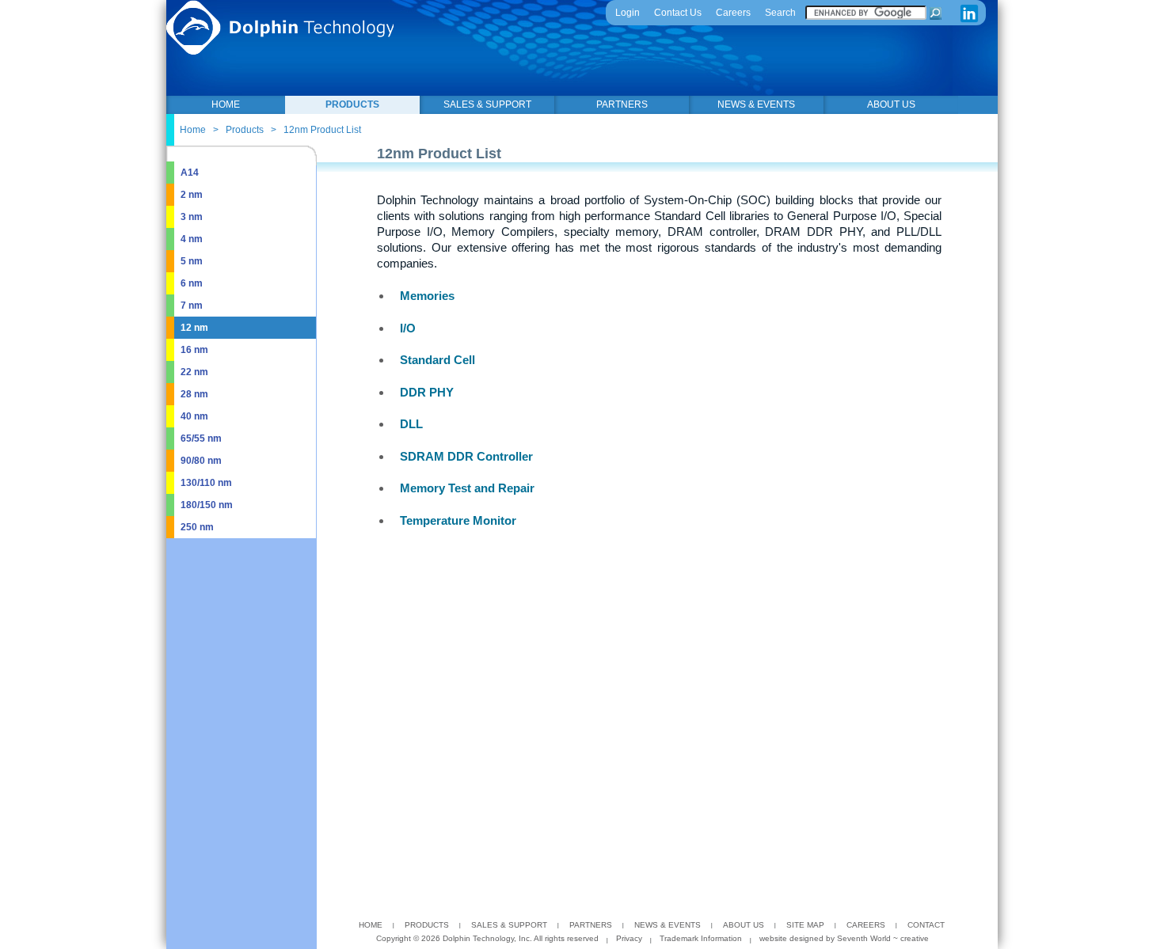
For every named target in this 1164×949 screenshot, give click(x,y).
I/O (408, 328)
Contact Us (678, 12)
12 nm (194, 327)
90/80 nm (201, 460)
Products (245, 129)
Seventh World (865, 938)
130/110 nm (206, 482)
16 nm (194, 349)
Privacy (629, 938)
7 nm (192, 305)
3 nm (192, 216)
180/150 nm (207, 505)
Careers (733, 12)
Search (780, 12)
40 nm (194, 416)
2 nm (192, 194)
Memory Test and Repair (467, 488)
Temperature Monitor (458, 520)
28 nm (194, 394)
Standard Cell (437, 359)
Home (193, 129)
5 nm (192, 261)
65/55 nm (201, 438)
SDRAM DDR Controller (466, 456)
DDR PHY (427, 392)
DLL (411, 424)
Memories (427, 295)
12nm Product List (322, 129)
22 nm (194, 372)
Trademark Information (701, 938)
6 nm (192, 283)
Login (627, 12)
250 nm (197, 527)
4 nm (192, 239)
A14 (190, 172)
